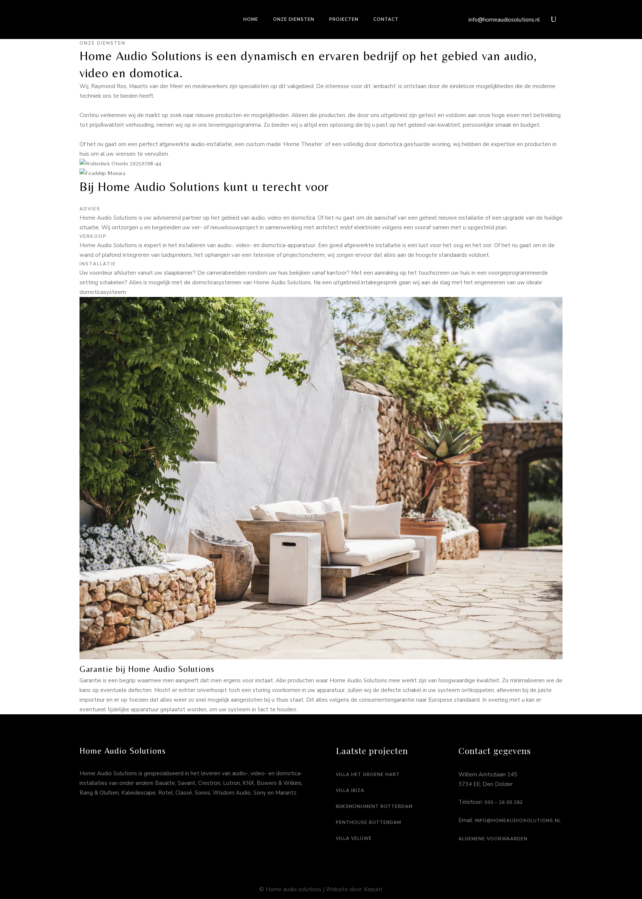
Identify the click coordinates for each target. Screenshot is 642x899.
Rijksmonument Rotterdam (374, 806)
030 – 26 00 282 (503, 802)
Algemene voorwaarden (493, 839)
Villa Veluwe (354, 838)
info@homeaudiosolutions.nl (504, 19)
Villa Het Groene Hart (368, 774)
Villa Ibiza (350, 790)
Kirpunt (373, 889)
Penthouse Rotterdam (368, 822)
